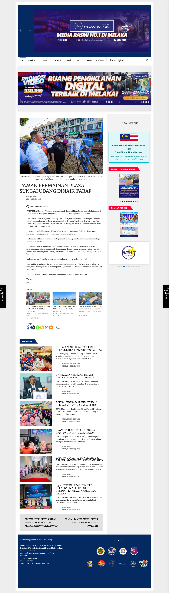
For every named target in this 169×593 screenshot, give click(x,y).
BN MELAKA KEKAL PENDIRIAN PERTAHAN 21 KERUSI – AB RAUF (75, 376)
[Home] (23, 60)
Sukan (88, 60)
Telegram (45, 274)
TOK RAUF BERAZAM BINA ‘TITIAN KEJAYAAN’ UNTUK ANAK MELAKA (76, 404)
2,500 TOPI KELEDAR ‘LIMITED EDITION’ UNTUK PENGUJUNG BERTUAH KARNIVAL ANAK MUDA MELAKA (76, 489)
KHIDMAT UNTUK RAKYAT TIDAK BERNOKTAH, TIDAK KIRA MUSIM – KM (79, 348)
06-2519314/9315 (30, 558)
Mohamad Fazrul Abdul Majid (71, 364)
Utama (45, 60)
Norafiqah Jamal (31, 197)
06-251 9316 (28, 561)
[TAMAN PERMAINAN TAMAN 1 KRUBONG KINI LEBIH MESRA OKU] (38, 298)
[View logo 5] (129, 266)
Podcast (100, 60)
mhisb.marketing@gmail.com (37, 563)
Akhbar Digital (116, 60)
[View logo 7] (134, 266)
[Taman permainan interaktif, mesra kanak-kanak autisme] (90, 298)
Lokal (68, 60)
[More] (51, 327)
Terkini (57, 60)
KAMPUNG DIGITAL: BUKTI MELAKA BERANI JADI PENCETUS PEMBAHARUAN (79, 459)
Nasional (32, 60)
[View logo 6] (131, 266)
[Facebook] (29, 327)
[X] (33, 327)
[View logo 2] (121, 266)
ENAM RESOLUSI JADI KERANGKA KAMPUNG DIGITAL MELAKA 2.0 (75, 431)
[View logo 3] (124, 266)
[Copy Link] (42, 327)
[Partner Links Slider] (129, 252)
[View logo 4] (126, 266)
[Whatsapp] (38, 327)
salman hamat (66, 391)
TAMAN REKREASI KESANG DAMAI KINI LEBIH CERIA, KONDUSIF (63, 309)
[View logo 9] (139, 266)
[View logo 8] (136, 266)
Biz (79, 60)
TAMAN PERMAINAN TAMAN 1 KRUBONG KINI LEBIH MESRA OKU (38, 309)
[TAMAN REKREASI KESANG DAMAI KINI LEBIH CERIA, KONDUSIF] (64, 298)
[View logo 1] (119, 266)
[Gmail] (47, 327)
